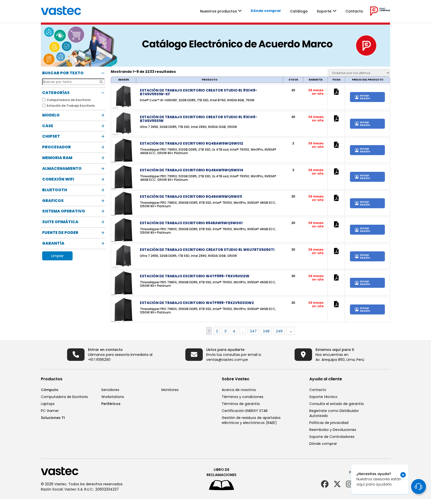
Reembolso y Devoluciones (332, 429)
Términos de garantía (241, 403)
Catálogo (299, 11)
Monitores (170, 389)
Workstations (112, 396)
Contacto (354, 11)
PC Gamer (50, 410)
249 (279, 331)
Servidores (110, 389)
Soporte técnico (323, 396)
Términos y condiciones (242, 396)
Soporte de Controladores (331, 436)
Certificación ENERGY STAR (245, 410)
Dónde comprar (266, 10)
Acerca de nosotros (239, 389)
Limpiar (57, 255)
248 (266, 331)
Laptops (48, 403)
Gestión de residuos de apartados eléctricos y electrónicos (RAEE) (251, 420)
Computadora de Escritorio (64, 396)
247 (253, 331)
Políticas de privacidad (328, 422)
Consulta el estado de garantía (336, 403)
